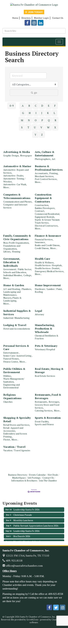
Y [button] (35, 134)
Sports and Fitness (44, 424)
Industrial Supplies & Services (17, 312)
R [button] (55, 120)
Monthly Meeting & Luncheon (29, 539)
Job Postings (34, 477)
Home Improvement (48, 285)
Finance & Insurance (48, 235)
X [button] (55, 127)
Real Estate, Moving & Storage (49, 370)
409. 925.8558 (13, 560)
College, (27, 275)
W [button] (48, 127)
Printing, (53, 173)
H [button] (30, 113)
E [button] (48, 105)
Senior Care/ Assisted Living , (17, 355)
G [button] (23, 113)
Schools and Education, (15, 272)
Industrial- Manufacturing (16, 318)
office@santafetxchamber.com (24, 565)
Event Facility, (42, 421)
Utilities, (7, 376)
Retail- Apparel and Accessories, (13, 429)
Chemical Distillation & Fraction (46, 337)
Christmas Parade (22, 513)
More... (6, 187)
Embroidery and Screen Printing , (15, 435)
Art (53, 159)
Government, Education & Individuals (11, 262)
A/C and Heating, (12, 289)
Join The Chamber (48, 480)
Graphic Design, (11, 155)
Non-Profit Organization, (16, 242)
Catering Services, (44, 410)
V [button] (41, 127)
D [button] (42, 105)
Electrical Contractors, (46, 225)
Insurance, (40, 242)
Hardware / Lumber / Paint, (49, 289)
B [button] (29, 105)
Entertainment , (11, 352)
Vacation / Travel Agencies (16, 450)
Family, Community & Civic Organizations (17, 237)
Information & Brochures (24, 480)
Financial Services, (44, 239)
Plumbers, (27, 289)
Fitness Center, (11, 361)
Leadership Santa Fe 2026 (26, 507)
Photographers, (43, 159)
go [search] (35, 92)
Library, (7, 251)
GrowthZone (32, 619)
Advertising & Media (16, 152)
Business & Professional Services (49, 168)
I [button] (35, 113)
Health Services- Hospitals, (48, 265)
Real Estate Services (45, 376)
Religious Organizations (12, 396)
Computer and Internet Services (15, 206)
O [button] (36, 120)
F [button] (55, 105)
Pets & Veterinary (46, 346)
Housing (16, 251)
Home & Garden (13, 285)
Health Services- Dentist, (47, 268)
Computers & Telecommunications (16, 196)
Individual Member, (13, 275)
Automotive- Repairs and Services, (16, 171)
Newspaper (26, 155)
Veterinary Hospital (45, 349)
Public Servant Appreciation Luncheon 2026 (35, 523)
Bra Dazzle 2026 (21, 534)
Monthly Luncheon (23, 518)
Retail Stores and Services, (16, 425)
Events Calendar (37, 474)
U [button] (35, 127)
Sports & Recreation (48, 418)
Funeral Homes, (11, 358)
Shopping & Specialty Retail (17, 419)
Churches (8, 401)
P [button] (42, 120)
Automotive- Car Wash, (15, 184)
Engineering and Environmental (11, 386)
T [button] (28, 127)
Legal (38, 311)
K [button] (48, 113)
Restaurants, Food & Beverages (48, 396)
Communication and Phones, (17, 201)
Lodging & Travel (14, 325)
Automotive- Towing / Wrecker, (14, 180)
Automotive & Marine (17, 166)
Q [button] (49, 120)
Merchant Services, (44, 176)
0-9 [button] (12, 105)
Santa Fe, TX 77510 (27, 555)
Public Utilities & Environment (14, 370)
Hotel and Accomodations (16, 328)
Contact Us (48, 477)
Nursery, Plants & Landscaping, (12, 299)
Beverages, (54, 401)
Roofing (39, 292)
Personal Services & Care (16, 347)
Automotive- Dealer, (13, 175)
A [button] (23, 105)
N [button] (29, 120)
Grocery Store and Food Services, (47, 406)
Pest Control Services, (46, 179)
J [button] (41, 113)
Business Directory (17, 474)
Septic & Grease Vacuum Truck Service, (47, 221)
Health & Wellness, (44, 262)
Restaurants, (41, 401)
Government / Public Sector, (17, 269)
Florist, (7, 439)
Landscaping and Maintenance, (12, 293)
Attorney (39, 314)
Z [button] (42, 134)
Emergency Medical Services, (49, 271)
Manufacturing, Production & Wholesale (45, 328)
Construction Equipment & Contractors (43, 198)
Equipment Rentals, (45, 217)
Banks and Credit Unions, (47, 245)
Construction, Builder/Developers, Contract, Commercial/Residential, (47, 209)
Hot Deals (53, 474)
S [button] (22, 127)
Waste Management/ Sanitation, (13, 380)
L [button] (54, 113)
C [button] (35, 105)
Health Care (42, 259)
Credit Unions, (42, 248)
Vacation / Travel (14, 447)
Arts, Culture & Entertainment (44, 153)
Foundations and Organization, (11, 247)
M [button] (22, 120)
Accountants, (42, 173)
